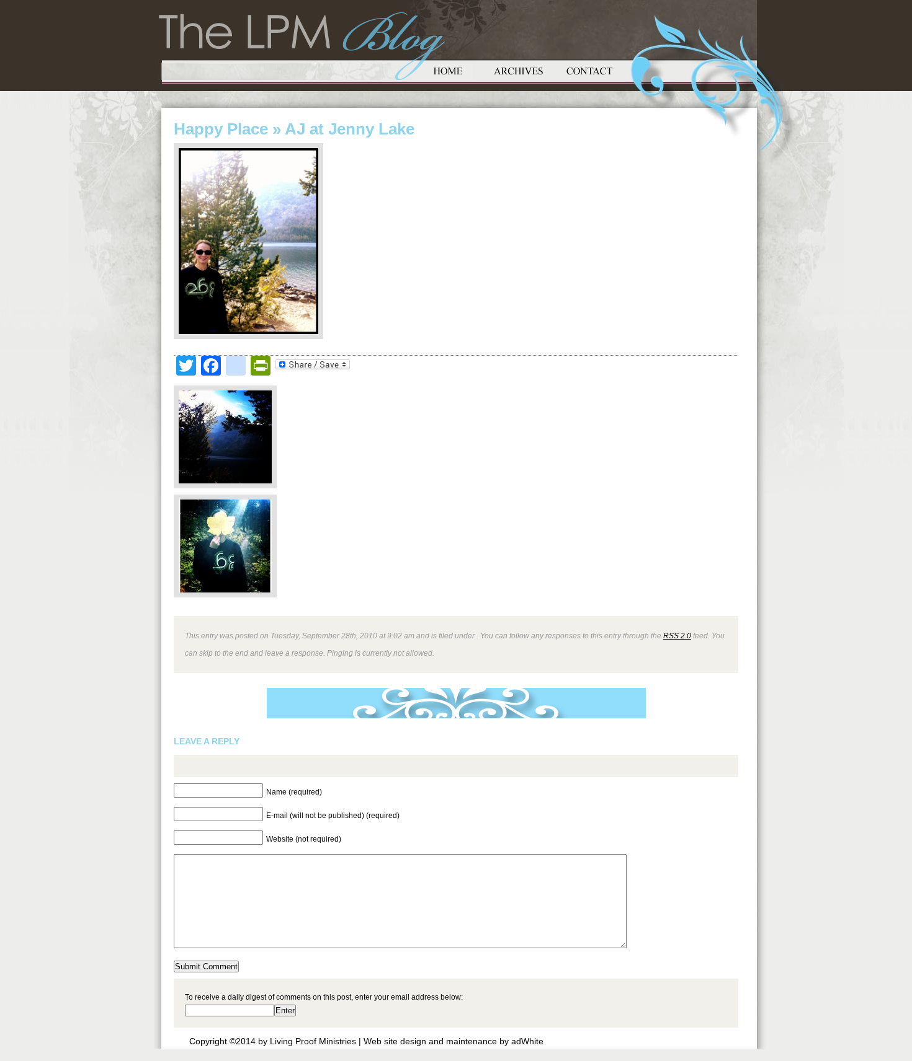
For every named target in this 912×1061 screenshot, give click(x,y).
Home (448, 69)
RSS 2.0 (677, 636)
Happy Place (221, 129)
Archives (518, 69)
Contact (589, 69)
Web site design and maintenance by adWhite (453, 1041)
